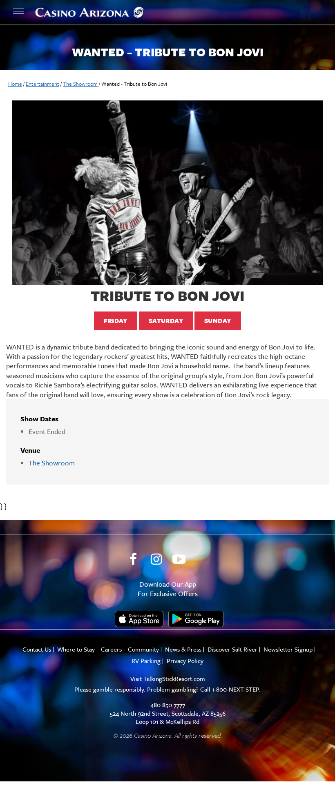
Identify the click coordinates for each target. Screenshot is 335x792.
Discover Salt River (232, 649)
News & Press (183, 649)
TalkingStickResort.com (174, 678)
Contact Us (36, 649)
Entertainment (42, 84)
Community (143, 649)
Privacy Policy (185, 660)
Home (15, 84)
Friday (115, 320)
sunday (217, 320)
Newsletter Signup (288, 649)
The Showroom (80, 84)
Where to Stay (76, 649)
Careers (111, 649)
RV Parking (146, 660)
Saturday (166, 320)
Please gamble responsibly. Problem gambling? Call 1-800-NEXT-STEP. (167, 689)
